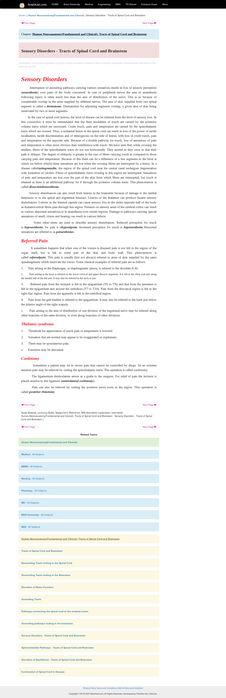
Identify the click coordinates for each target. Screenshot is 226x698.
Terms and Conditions (106, 688)
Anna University (72, 4)
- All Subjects (32, 454)
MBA (117, 4)
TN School (130, 4)
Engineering (104, 4)
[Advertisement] (185, 63)
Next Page (148, 23)
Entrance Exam (149, 4)
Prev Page (29, 23)
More (165, 4)
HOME (55, 4)
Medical (89, 4)
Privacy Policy (89, 688)
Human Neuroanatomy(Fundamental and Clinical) (56, 15)
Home (22, 15)
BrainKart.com (37, 4)
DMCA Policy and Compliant (130, 688)
